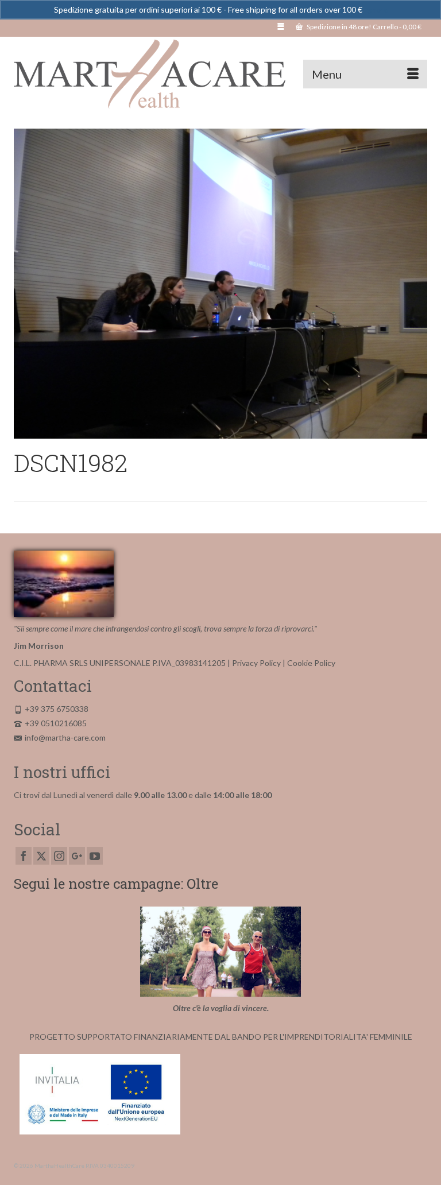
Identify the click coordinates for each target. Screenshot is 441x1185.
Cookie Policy (311, 663)
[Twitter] (41, 856)
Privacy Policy (256, 663)
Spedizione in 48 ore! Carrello (363, 26)
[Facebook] (24, 856)
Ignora (376, 9)
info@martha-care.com (65, 737)
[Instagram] (59, 856)
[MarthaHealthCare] (220, 74)
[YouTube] (95, 856)
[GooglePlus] (77, 856)
